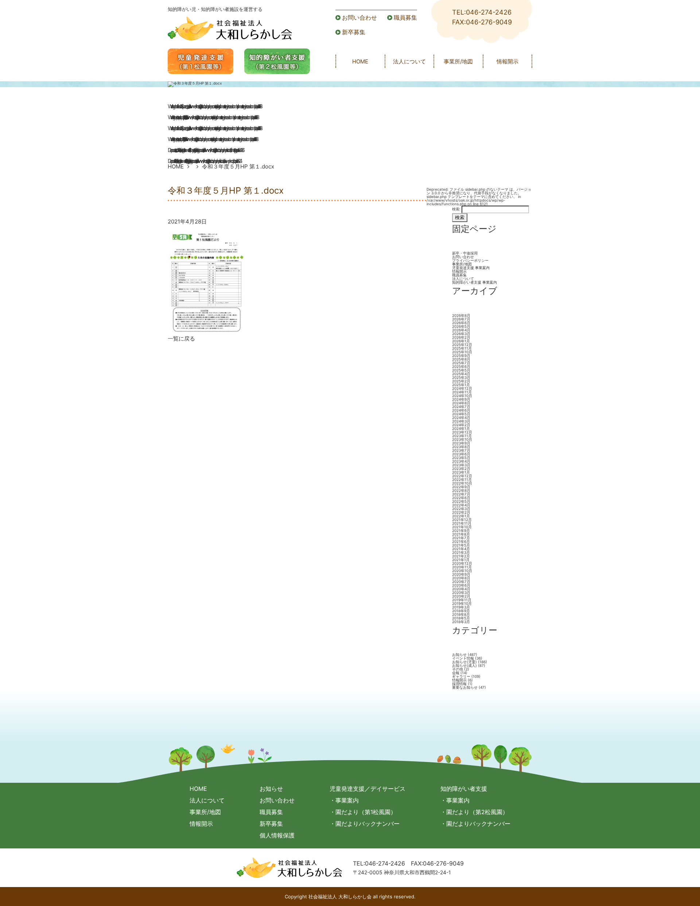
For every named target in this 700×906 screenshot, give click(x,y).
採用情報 (459, 683)
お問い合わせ (359, 17)
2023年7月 (461, 450)
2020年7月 (461, 581)
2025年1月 (461, 384)
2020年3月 (461, 592)
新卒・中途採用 (465, 253)
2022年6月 (461, 497)
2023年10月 (462, 439)
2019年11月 (461, 600)
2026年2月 (461, 337)
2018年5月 (461, 618)
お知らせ (459, 654)
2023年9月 (461, 443)
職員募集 (405, 17)
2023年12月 (462, 432)
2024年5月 (461, 414)
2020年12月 (462, 563)
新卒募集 (353, 32)
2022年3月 (461, 508)
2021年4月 (461, 549)
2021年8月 (461, 534)
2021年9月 (461, 530)
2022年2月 (461, 512)
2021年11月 (461, 523)
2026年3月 (461, 333)
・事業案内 (344, 800)
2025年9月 (461, 355)
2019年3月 (461, 607)
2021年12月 (462, 519)
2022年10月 (462, 483)
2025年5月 (461, 370)
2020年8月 (461, 578)
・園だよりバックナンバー (365, 823)
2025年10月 (462, 352)
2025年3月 (461, 377)
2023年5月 (461, 457)
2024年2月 (461, 425)
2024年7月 (461, 406)
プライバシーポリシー (470, 260)
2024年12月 (462, 388)
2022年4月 (461, 505)
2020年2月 (461, 596)
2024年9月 (461, 399)
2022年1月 (461, 516)
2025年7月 (461, 363)
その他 (457, 669)
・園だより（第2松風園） (474, 812)
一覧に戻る (181, 338)
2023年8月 (461, 446)
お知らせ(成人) (464, 665)
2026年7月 (461, 319)
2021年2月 (461, 556)
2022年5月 (461, 501)
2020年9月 (461, 574)
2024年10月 (462, 395)
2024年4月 (461, 417)
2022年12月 (462, 476)
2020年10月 (462, 570)
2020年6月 (461, 585)
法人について (409, 61)
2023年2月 (461, 468)
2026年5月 (461, 326)
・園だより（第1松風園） (363, 812)
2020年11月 (462, 567)
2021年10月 (462, 527)
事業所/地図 (458, 61)
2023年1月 (461, 472)
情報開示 (507, 61)
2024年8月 (461, 403)
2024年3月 (461, 421)
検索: (456, 209)
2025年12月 (462, 344)
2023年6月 (461, 454)
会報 (455, 672)
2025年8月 (461, 359)
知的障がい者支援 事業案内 (474, 282)
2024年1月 (461, 428)
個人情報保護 (277, 835)
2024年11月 (462, 392)
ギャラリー (461, 676)
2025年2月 (461, 381)
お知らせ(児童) (464, 662)
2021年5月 (461, 545)
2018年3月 (461, 621)
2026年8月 (461, 315)
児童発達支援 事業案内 (471, 267)
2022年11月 (462, 479)
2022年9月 (461, 487)
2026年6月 (461, 322)
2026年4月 (461, 330)
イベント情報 (463, 658)
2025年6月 (461, 366)
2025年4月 (461, 374)
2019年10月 (462, 603)
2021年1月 (461, 559)
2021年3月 (461, 552)
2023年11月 (462, 435)
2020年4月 (461, 589)
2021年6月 (461, 541)
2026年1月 (461, 341)
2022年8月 (461, 490)
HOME (360, 61)
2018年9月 (461, 610)
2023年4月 (461, 461)
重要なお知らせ (465, 687)
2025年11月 (462, 348)
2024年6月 (461, 410)
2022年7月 (461, 494)
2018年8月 (461, 614)
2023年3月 (461, 465)
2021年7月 (461, 538)
